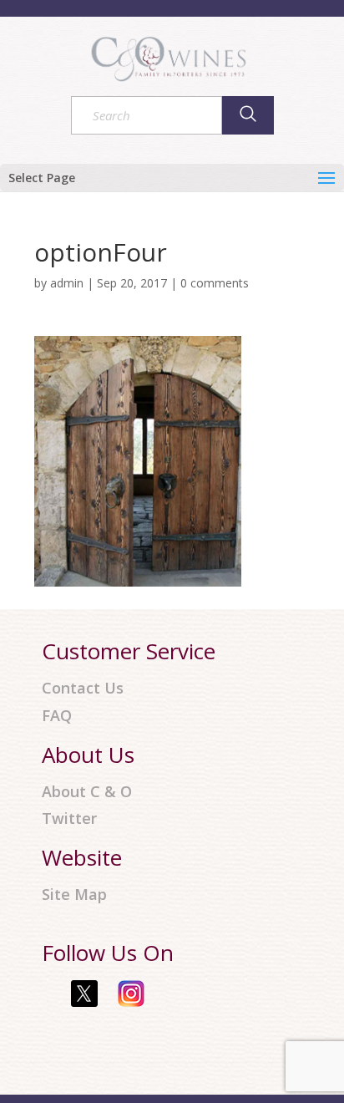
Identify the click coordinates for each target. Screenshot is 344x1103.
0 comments (214, 283)
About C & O (87, 791)
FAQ (57, 715)
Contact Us (83, 688)
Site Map (74, 894)
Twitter (69, 818)
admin (66, 283)
